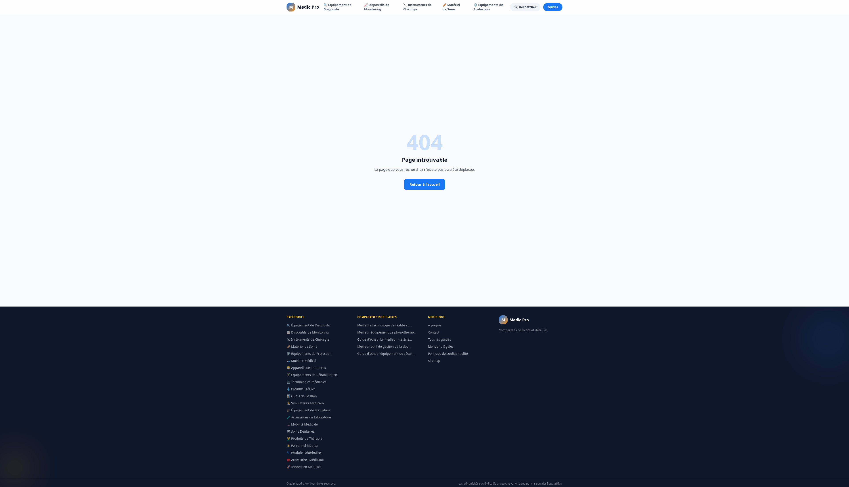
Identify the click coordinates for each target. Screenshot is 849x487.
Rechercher (527, 7)
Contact (433, 332)
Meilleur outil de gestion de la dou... (384, 346)
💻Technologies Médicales (307, 382)
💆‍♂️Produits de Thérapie (304, 438)
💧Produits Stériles (301, 389)
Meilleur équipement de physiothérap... (387, 332)
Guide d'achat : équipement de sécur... (385, 353)
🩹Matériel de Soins (451, 7)
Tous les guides (439, 339)
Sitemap (434, 361)
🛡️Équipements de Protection (488, 7)
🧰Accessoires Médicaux (305, 460)
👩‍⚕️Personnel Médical (303, 445)
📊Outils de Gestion (302, 396)
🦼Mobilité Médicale (302, 424)
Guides (553, 7)
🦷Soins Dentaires (300, 431)
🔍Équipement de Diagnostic (337, 7)
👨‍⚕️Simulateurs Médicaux (305, 403)
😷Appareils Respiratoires (306, 368)
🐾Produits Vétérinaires (304, 453)
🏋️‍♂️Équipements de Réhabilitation (312, 375)
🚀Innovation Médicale (304, 467)
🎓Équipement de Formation (308, 410)
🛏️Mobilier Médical (301, 361)
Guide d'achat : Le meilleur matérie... (384, 339)
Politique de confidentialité (448, 353)
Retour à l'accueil (424, 184)
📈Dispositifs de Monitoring (376, 7)
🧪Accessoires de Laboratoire (309, 417)
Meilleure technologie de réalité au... (384, 325)
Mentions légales (440, 346)
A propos (434, 325)
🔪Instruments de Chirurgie (417, 7)
